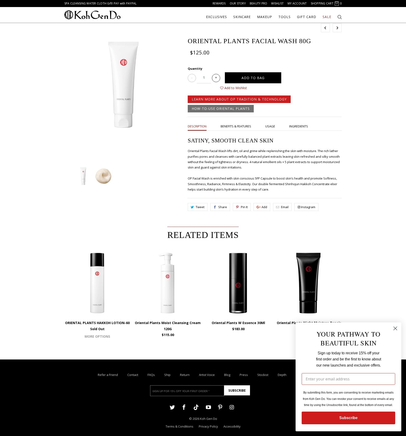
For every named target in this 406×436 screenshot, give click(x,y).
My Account (297, 3)
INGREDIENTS (298, 126)
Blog (227, 375)
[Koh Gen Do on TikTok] (196, 407)
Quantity (195, 68)
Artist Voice (207, 375)
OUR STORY (238, 3)
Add (264, 207)
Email (285, 207)
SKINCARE (242, 17)
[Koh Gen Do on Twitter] (172, 407)
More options (97, 336)
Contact (132, 375)
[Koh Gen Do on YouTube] (208, 407)
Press (244, 375)
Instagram (308, 207)
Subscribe (237, 390)
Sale (327, 17)
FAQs (151, 375)
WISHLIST (277, 3)
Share (222, 207)
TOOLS (284, 17)
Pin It (244, 207)
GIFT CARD (306, 17)
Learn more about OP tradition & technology (239, 99)
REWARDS (219, 3)
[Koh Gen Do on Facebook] (184, 407)
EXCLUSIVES (216, 17)
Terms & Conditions (179, 426)
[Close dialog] (395, 328)
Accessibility (232, 426)
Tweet (200, 207)
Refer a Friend (108, 375)
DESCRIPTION (197, 126)
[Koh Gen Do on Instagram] (232, 407)
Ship (167, 375)
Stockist (262, 375)
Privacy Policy (208, 426)
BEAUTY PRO (258, 3)
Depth (282, 375)
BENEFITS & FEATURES (236, 126)
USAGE (270, 126)
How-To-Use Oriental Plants (221, 108)
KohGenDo (92, 14)
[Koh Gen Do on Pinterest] (220, 407)
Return (185, 375)
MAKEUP (264, 17)
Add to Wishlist (235, 88)
